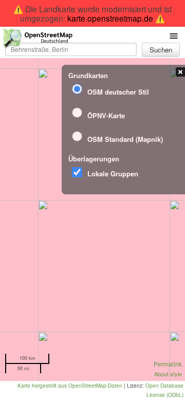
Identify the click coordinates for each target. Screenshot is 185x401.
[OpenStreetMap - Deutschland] (38, 40)
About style (168, 374)
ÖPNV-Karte (106, 115)
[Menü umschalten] (173, 35)
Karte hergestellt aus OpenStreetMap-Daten (69, 385)
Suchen (161, 49)
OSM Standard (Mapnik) (125, 139)
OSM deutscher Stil (118, 92)
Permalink (168, 363)
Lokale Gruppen (112, 173)
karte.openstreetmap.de (110, 18)
